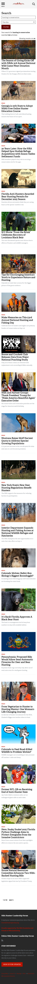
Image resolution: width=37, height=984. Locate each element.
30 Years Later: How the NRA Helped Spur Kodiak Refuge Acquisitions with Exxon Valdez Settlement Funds (18, 152)
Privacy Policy (4, 973)
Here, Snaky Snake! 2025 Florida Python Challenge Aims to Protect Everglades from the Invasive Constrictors (18, 833)
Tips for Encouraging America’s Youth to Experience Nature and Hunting (18, 277)
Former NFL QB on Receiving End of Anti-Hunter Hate (16, 790)
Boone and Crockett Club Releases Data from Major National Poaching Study (15, 357)
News (3, 103)
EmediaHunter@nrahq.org (10, 923)
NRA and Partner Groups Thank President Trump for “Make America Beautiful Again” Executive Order (18, 396)
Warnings (19, 973)
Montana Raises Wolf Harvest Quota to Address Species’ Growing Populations (17, 441)
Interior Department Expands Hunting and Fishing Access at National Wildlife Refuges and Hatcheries (17, 531)
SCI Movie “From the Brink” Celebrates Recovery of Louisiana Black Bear (16, 235)
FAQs (24, 973)
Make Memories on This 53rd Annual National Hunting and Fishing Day (17, 320)
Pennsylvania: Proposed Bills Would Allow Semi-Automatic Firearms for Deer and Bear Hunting (17, 660)
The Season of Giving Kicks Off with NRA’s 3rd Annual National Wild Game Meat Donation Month (18, 64)
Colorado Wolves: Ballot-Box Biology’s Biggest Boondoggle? (17, 574)
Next (11, 900)
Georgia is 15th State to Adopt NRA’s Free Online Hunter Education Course (17, 108)
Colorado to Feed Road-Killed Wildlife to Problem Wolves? (16, 750)
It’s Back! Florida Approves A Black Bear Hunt (16, 618)
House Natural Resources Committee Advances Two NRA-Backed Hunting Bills (18, 873)
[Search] (34, 4)
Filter (6, 27)
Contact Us (12, 973)
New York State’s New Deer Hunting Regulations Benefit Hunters (16, 488)
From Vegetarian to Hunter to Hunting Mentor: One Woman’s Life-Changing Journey (17, 709)
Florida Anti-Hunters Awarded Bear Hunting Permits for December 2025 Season (17, 196)
